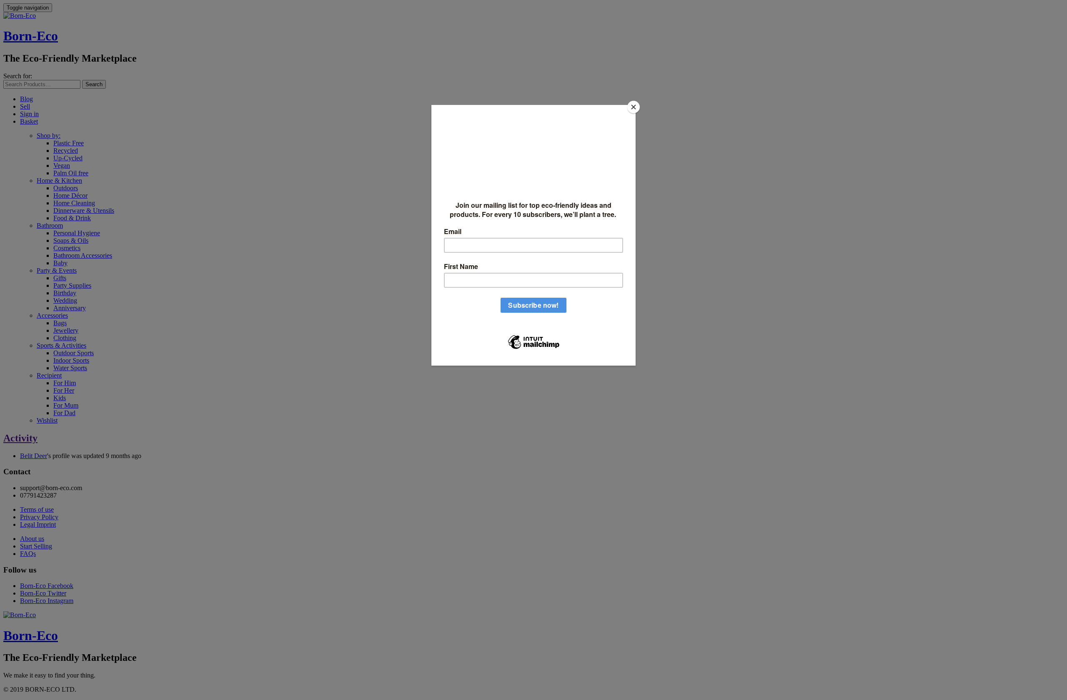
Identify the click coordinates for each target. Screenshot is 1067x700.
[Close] (633, 107)
